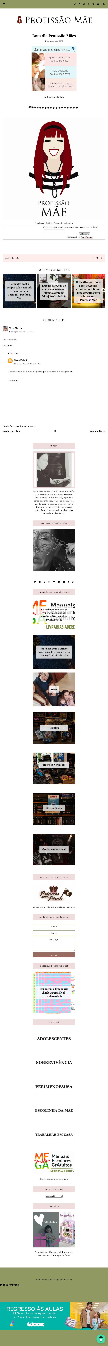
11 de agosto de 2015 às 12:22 (21, 332)
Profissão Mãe (12, 258)
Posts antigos (97, 430)
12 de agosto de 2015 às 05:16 (27, 364)
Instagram (68, 223)
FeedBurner (87, 237)
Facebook (39, 223)
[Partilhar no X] (97, 258)
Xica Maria (15, 328)
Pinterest (58, 223)
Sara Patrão (21, 360)
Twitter (49, 223)
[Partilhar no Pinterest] (101, 258)
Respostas (14, 353)
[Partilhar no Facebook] (93, 258)
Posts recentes (11, 430)
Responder (8, 345)
